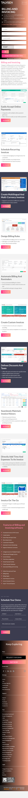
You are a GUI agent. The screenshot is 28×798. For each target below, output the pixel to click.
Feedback (4, 701)
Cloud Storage (5, 744)
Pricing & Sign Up (6, 683)
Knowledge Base (6, 758)
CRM (3, 718)
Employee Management (7, 728)
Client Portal (5, 720)
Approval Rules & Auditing (8, 746)
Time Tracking (5, 730)
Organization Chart (6, 756)
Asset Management (6, 752)
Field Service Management (8, 738)
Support (4, 697)
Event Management (6, 740)
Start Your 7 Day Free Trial (14, 55)
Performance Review (7, 736)
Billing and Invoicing (7, 724)
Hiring (3, 734)
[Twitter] (5, 671)
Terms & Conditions (6, 770)
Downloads (5, 703)
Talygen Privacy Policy (7, 768)
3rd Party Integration (7, 754)
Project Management (7, 716)
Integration (4, 687)
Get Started (6, 120)
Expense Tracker (6, 732)
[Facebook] (3, 671)
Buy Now (24, 2)
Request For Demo (14, 657)
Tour (3, 681)
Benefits (4, 774)
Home (3, 679)
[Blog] (13, 671)
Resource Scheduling (7, 726)
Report (4, 742)
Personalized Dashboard (8, 714)
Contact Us (5, 705)
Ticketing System (6, 760)
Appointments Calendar (7, 748)
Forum (3, 699)
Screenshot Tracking (7, 722)
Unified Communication (7, 750)
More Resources (6, 689)
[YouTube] (11, 671)
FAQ (3, 772)
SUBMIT (5, 632)
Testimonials (5, 685)
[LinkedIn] (8, 671)
